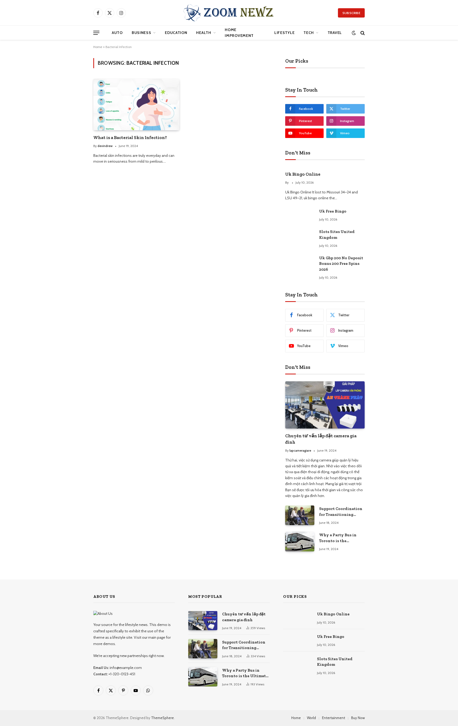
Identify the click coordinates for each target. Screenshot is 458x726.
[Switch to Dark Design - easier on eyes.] (353, 33)
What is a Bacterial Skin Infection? (130, 137)
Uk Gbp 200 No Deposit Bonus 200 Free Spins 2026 (341, 264)
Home (97, 47)
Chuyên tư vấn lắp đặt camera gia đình (320, 438)
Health (203, 32)
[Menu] (96, 33)
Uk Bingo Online (302, 174)
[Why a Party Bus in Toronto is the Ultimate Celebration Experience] (299, 541)
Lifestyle (284, 32)
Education (176, 32)
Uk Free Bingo (332, 211)
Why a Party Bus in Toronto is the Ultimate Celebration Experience (340, 538)
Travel (335, 32)
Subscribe (351, 13)
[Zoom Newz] (229, 13)
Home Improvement (239, 32)
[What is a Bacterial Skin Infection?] (136, 104)
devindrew (105, 146)
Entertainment (333, 718)
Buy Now (358, 718)
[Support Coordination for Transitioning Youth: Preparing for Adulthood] (299, 515)
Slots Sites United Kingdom (337, 234)
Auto (117, 32)
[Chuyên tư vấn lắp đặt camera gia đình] (325, 405)
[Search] (362, 33)
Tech (308, 32)
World (311, 718)
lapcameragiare (300, 450)
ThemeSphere (162, 718)
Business (141, 32)
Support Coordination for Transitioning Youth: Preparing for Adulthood (340, 511)
